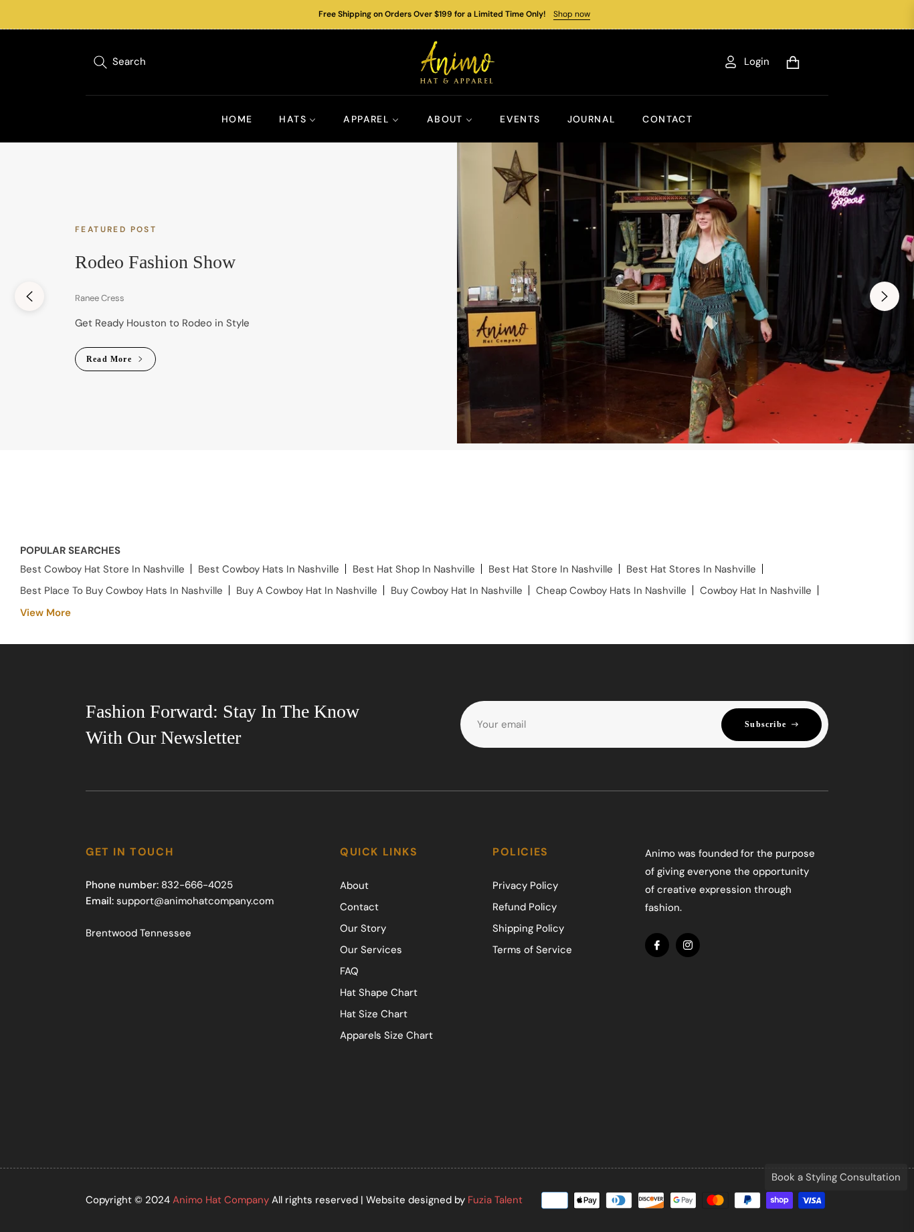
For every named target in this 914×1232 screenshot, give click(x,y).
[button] (120, 62)
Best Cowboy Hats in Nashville (268, 569)
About (354, 885)
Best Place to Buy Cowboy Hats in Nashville (121, 590)
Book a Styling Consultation (836, 1177)
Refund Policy (524, 907)
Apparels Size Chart (386, 1035)
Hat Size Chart (373, 1014)
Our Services (371, 949)
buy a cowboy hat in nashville (306, 590)
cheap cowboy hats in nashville (611, 590)
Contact (359, 907)
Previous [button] (29, 296)
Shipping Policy (528, 928)
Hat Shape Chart (379, 992)
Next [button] (884, 296)
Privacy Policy (525, 885)
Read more (110, 359)
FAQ (349, 971)
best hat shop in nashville (414, 569)
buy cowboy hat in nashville (457, 590)
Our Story (363, 928)
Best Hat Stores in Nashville (691, 569)
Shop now (571, 14)
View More (45, 612)
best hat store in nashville (550, 569)
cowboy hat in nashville (756, 590)
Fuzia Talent (495, 1200)
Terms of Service (532, 949)
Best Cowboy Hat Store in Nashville (102, 569)
